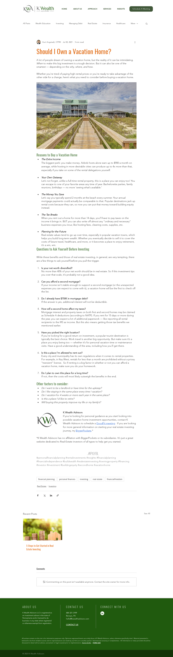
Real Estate (92, 23)
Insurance (107, 23)
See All (147, 513)
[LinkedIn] (102, 613)
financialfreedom (114, 479)
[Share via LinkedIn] (51, 495)
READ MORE (86, 643)
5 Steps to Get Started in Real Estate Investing (40, 547)
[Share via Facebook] (37, 495)
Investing (60, 23)
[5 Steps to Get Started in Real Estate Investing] (42, 530)
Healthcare (120, 23)
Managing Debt (75, 23)
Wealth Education (43, 23)
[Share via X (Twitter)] (44, 495)
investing (84, 479)
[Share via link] (57, 495)
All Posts (26, 23)
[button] (120, 9)
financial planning (46, 479)
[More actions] (135, 42)
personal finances (67, 479)
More (133, 23)
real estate (97, 479)
